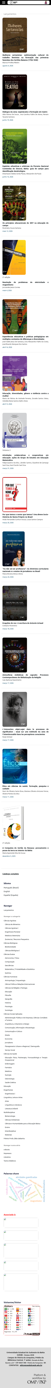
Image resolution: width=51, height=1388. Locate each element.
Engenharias (8, 1090)
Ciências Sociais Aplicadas (13, 1014)
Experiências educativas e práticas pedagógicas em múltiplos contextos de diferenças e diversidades (25, 337)
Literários (7, 1157)
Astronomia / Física (12, 958)
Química (8, 973)
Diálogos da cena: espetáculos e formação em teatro (24, 112)
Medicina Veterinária (12, 935)
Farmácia (8, 1067)
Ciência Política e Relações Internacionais (20, 984)
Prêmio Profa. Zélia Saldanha (14, 1138)
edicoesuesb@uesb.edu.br (31, 1365)
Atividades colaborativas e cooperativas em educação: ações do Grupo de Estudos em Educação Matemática (25, 457)
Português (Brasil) (11, 887)
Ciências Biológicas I (12, 950)
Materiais (8, 1135)
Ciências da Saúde (10, 1054)
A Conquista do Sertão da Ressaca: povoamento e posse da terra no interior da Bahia (25, 849)
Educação (8, 991)
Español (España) (11, 895)
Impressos (7, 1153)
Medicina (8, 1071)
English (7, 891)
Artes (7, 1101)
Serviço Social (10, 1050)
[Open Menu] (3, 2)
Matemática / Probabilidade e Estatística (20, 969)
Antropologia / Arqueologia (15, 980)
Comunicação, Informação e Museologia (20, 1027)
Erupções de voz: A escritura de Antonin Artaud (22, 623)
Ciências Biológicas (10, 943)
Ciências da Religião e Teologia (16, 988)
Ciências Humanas (10, 977)
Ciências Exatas (9, 954)
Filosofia (8, 995)
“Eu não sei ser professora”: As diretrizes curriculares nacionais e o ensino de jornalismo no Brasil (25, 570)
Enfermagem (9, 1064)
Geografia (8, 999)
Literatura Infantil (11, 1108)
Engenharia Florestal (12, 932)
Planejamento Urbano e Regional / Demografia (22, 1046)
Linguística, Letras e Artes (13, 1097)
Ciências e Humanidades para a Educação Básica (22, 1123)
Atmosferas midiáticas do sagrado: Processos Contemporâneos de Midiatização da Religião (25, 676)
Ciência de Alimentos (12, 924)
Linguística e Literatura (13, 1105)
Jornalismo (9, 1042)
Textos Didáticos (10, 1161)
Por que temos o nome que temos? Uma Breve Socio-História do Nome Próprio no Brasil (25, 515)
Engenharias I (10, 1094)
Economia (8, 1039)
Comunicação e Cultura (13, 1031)
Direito (7, 1035)
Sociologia (9, 1010)
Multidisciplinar (9, 1112)
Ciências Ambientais (12, 1120)
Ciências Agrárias (10, 920)
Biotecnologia (10, 1116)
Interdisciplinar (10, 1131)
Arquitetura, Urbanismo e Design (17, 1024)
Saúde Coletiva (10, 1082)
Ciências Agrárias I (11, 928)
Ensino (7, 1127)
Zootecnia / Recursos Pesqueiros (17, 939)
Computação (9, 962)
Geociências (9, 965)
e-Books (7, 1149)
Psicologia (8, 1006)
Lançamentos (9, 910)
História (8, 1003)
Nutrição (8, 1075)
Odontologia (9, 1079)
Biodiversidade (10, 947)
